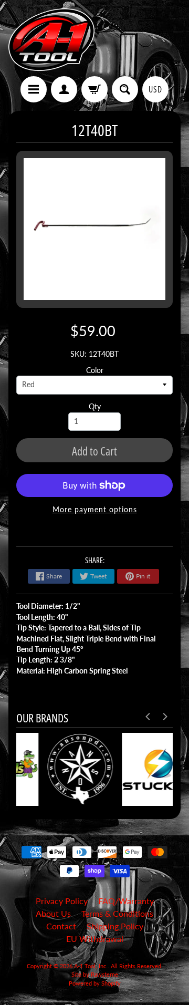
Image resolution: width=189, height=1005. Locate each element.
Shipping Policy (115, 926)
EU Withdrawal (94, 939)
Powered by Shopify (95, 983)
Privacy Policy (62, 901)
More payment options (94, 509)
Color (94, 370)
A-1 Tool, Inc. (91, 965)
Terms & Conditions (117, 913)
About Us (53, 913)
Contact (61, 926)
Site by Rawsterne (94, 974)
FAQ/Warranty (126, 901)
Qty (95, 406)
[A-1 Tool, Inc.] (51, 39)
